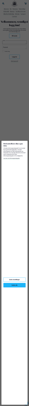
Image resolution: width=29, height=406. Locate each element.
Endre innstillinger (14, 279)
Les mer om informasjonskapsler (11, 158)
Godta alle (14, 285)
